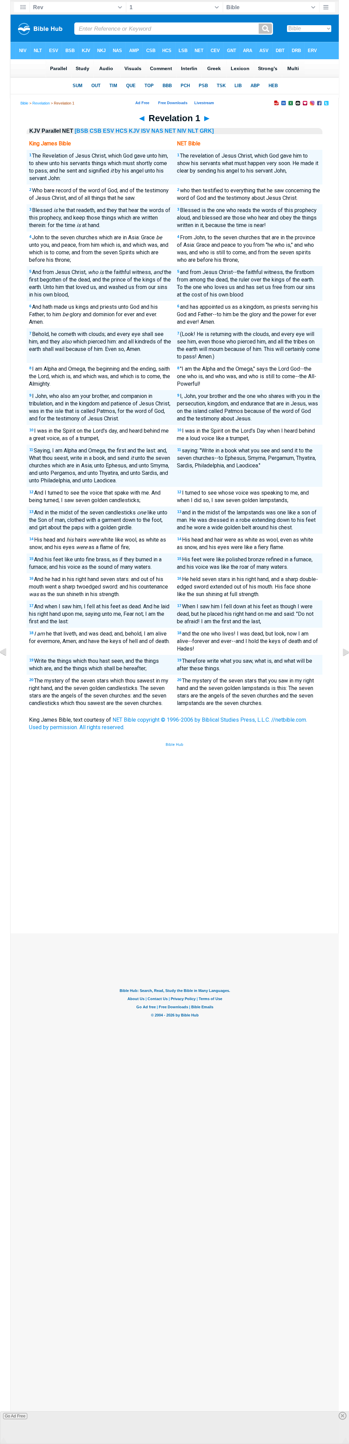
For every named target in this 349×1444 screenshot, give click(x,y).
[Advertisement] (174, 883)
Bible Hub (174, 744)
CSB (96, 131)
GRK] (207, 131)
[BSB (81, 131)
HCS (121, 131)
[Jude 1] (8, 667)
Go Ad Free (15, 1416)
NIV (181, 131)
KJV (134, 131)
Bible (24, 103)
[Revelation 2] (340, 667)
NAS (157, 131)
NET (170, 131)
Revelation (41, 103)
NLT (193, 131)
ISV (145, 131)
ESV (108, 131)
